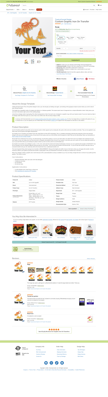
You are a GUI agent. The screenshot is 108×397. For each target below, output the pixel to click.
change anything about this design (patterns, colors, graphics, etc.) (51, 119)
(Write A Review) (91, 258)
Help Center (99, 9)
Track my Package (61, 356)
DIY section (61, 219)
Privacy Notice (40, 370)
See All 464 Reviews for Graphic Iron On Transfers (54, 331)
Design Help (80, 352)
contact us (53, 120)
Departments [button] (10, 9)
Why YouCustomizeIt (41, 352)
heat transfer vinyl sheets (72, 219)
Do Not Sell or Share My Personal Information (56, 370)
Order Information (61, 349)
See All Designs (81, 349)
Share (80, 78)
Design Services (81, 354)
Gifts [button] (18, 9)
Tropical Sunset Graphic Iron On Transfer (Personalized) (40, 288)
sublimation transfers (47, 219)
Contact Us (38, 356)
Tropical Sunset (59, 92)
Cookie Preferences (80, 370)
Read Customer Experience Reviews (87, 1)
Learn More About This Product (64, 74)
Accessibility (71, 370)
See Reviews (66, 24)
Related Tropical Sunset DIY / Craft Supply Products (54, 242)
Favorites (92, 9)
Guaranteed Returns (61, 354)
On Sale (39, 9)
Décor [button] (24, 9)
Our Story (38, 349)
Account (86, 9)
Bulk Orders (80, 356)
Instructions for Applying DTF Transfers (26, 171)
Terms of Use (32, 370)
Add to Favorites (62, 78)
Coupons (25, 370)
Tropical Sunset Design (63, 19)
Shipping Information (62, 352)
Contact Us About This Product (87, 208)
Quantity (58, 48)
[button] (99, 5)
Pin (91, 78)
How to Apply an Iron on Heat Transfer (21, 136)
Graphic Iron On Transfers (29, 92)
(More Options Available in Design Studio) (75, 53)
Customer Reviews (40, 354)
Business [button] (31, 9)
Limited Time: (19, 1)
